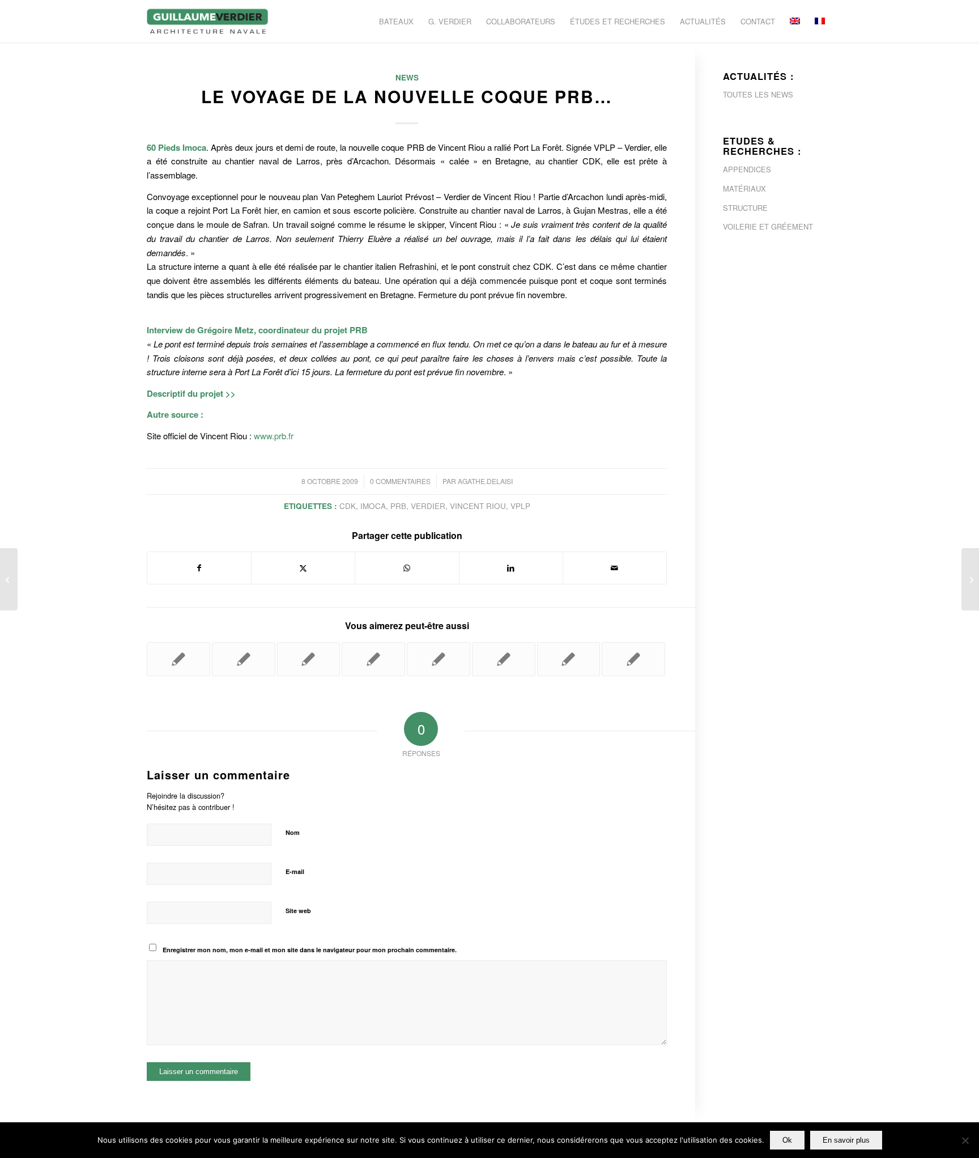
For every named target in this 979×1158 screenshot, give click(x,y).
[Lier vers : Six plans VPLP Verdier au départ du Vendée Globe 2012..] (569, 659)
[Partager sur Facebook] (199, 568)
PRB (398, 505)
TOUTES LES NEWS (758, 94)
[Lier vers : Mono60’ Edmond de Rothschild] (373, 659)
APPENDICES (747, 169)
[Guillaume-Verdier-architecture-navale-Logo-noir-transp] (208, 21)
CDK (347, 505)
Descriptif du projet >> (191, 393)
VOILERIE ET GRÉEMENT (768, 226)
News (407, 77)
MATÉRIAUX (744, 188)
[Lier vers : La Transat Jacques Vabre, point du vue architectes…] (308, 659)
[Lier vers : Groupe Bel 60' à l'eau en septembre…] (633, 659)
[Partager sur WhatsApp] (406, 568)
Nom (293, 832)
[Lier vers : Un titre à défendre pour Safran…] (438, 659)
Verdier (428, 505)
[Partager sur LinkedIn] (511, 568)
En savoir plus (846, 1140)
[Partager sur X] (303, 568)
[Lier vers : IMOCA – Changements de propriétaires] (243, 659)
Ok (787, 1140)
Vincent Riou (478, 505)
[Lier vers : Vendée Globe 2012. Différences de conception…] (178, 659)
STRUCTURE (745, 207)
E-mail (295, 871)
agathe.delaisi (485, 481)
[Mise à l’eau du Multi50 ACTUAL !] (9, 579)
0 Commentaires (400, 481)
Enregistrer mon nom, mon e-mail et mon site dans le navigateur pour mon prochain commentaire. (310, 949)
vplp (520, 505)
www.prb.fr (273, 436)
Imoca (373, 505)
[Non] (965, 1140)
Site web (298, 910)
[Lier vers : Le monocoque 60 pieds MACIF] (503, 659)
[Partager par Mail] (614, 568)
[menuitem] (396, 21)
